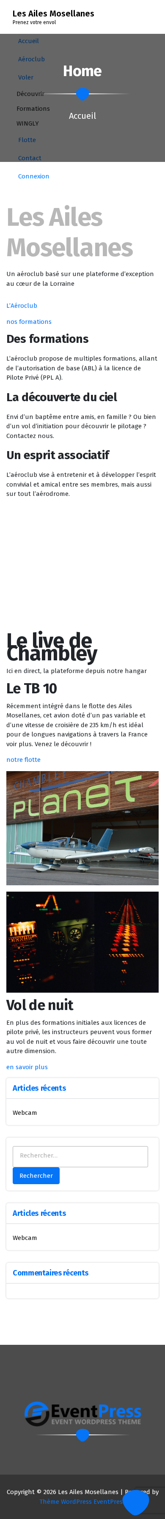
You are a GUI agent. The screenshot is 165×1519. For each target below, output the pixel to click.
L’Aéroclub (21, 305)
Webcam (25, 1113)
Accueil (82, 116)
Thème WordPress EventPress (82, 1501)
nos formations (29, 322)
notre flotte (23, 760)
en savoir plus (27, 1067)
